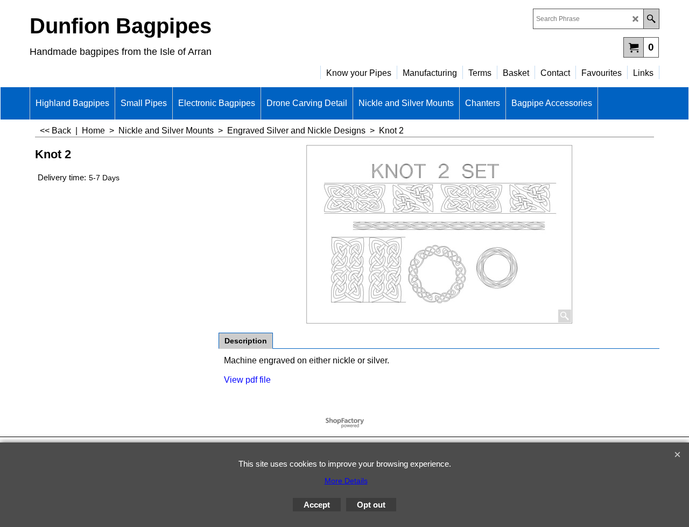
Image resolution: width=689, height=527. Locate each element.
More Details (346, 480)
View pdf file (247, 379)
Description (245, 340)
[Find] (651, 19)
